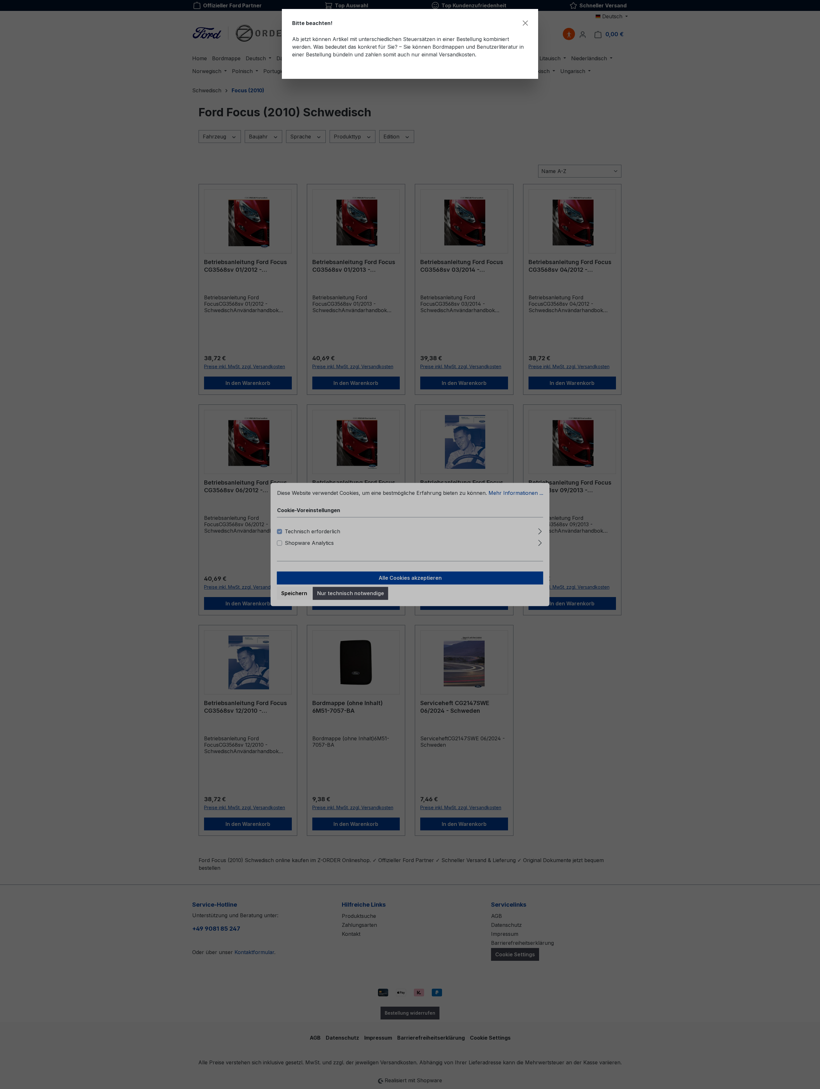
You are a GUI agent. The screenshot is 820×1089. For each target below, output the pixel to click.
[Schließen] (525, 23)
